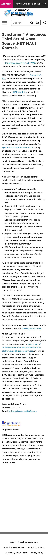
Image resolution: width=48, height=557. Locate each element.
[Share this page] (44, 22)
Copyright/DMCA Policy (16, 552)
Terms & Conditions (35, 547)
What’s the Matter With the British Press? (25, 4)
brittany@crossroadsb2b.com (23, 411)
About (12, 542)
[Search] (32, 23)
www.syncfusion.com (31, 328)
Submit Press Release (14, 547)
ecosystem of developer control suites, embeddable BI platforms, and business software (21, 347)
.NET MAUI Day (20, 92)
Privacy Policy (36, 552)
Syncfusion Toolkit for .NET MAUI (17, 147)
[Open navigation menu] (4, 22)
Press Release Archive (28, 542)
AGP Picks (6, 4)
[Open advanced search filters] (37, 23)
